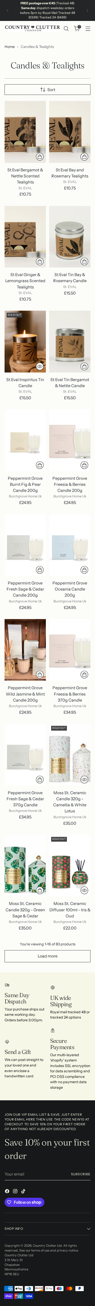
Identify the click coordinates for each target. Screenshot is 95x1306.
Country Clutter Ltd (47, 1245)
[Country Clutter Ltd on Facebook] (8, 1192)
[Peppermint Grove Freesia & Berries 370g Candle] (69, 650)
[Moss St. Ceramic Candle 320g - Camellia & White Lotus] (69, 755)
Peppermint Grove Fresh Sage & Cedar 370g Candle (25, 798)
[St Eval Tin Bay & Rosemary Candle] (69, 237)
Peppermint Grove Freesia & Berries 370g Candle (69, 693)
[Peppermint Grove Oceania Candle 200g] (69, 545)
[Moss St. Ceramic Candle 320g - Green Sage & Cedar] (25, 866)
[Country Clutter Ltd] (33, 28)
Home (10, 46)
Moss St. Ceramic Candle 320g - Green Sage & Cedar (25, 909)
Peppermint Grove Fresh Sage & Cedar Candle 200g (25, 589)
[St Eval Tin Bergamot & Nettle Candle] (69, 341)
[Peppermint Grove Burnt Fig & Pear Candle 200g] (25, 440)
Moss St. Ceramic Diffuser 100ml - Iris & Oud (69, 909)
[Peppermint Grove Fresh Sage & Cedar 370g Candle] (25, 755)
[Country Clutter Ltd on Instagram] (16, 1192)
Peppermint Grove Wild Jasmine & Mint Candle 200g (25, 693)
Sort (51, 89)
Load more (48, 955)
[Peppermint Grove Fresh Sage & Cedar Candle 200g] (25, 545)
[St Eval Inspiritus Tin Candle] (25, 341)
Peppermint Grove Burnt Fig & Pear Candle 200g (25, 484)
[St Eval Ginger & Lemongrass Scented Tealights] (25, 237)
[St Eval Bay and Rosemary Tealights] (69, 132)
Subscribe (80, 1174)
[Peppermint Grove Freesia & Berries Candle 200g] (69, 440)
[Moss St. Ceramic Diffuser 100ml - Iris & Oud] (69, 866)
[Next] (87, 10)
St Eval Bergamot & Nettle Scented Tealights (25, 175)
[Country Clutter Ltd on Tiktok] (24, 1192)
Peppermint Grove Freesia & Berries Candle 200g (69, 484)
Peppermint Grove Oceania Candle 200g (69, 589)
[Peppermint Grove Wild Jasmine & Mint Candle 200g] (25, 650)
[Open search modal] (66, 28)
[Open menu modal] (88, 28)
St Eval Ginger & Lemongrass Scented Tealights (25, 280)
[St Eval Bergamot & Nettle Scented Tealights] (25, 132)
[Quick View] (40, 366)
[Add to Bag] (40, 157)
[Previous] (7, 10)
